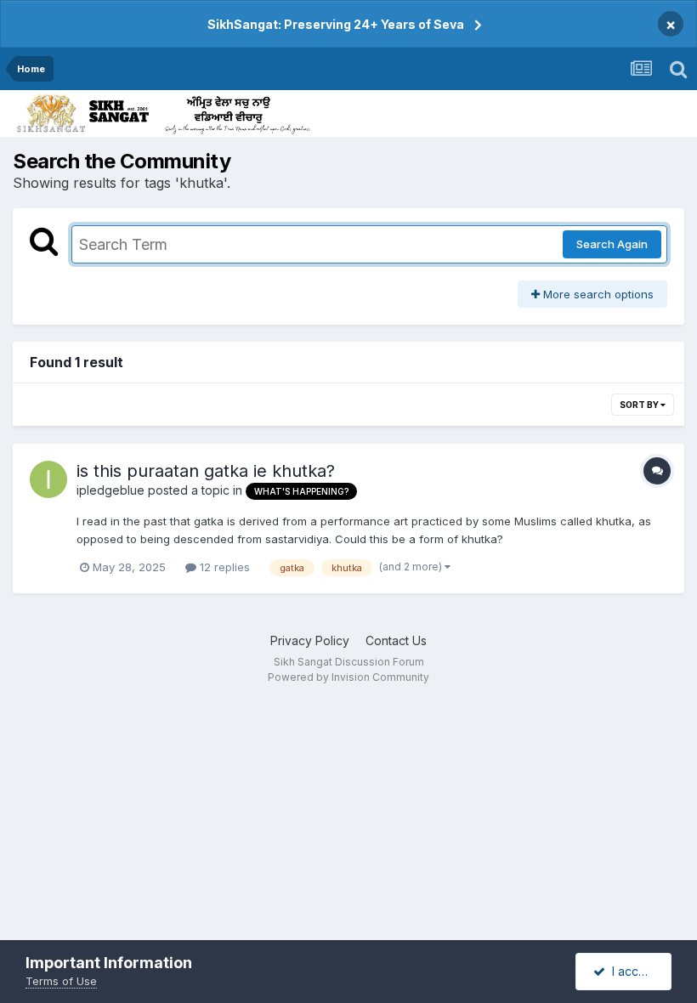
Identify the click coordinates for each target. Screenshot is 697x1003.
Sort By (640, 405)
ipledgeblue (110, 490)
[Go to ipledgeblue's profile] (48, 479)
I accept (631, 971)
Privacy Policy (309, 640)
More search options (597, 294)
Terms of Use (61, 981)
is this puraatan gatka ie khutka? (205, 471)
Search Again (612, 244)
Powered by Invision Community (348, 677)
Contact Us (396, 640)
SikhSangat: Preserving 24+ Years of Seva (335, 24)
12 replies (223, 567)
